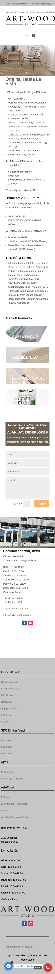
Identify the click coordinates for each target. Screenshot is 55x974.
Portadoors (7, 772)
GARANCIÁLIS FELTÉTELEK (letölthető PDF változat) (24, 220)
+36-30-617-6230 (12, 602)
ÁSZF (4, 810)
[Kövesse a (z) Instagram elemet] (30, 623)
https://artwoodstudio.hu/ (17, 615)
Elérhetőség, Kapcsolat (14, 804)
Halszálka (6, 702)
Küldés (41, 504)
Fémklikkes (7, 695)
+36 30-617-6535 (12, 598)
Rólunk (5, 797)
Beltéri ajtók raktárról (12, 778)
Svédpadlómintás (10, 688)
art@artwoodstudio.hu (15, 608)
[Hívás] (48, 967)
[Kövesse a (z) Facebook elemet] (24, 623)
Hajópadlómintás (10, 708)
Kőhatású (6, 715)
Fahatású (6, 740)
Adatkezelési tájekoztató (14, 817)
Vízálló (5, 721)
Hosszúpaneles (9, 682)
